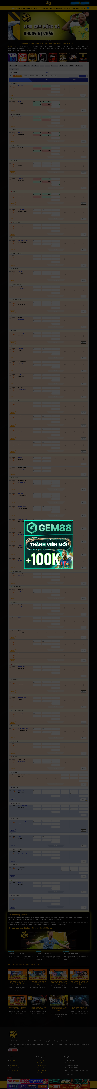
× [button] (71, 522)
